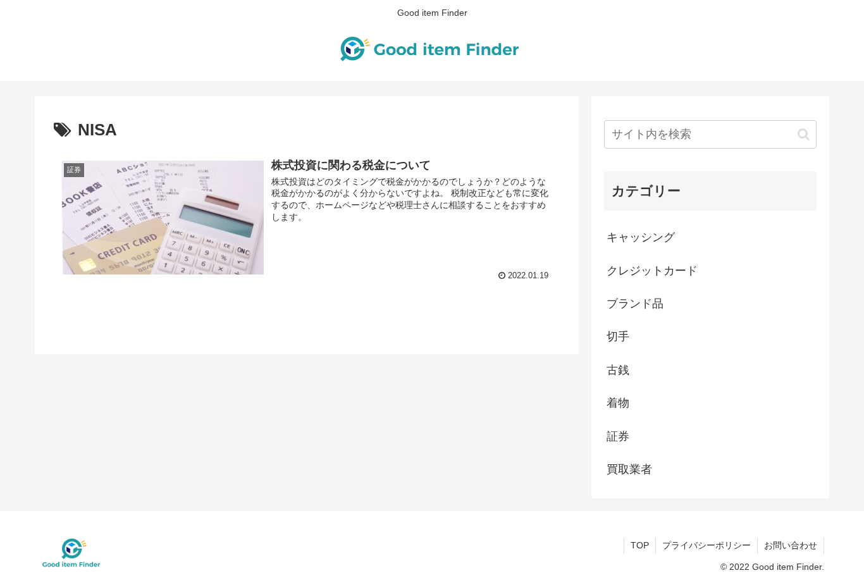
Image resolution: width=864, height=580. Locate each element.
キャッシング (641, 237)
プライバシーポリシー (706, 545)
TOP (640, 545)
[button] (804, 134)
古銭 (618, 370)
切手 (618, 336)
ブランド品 (635, 303)
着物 (618, 403)
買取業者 (629, 469)
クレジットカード (652, 270)
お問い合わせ (790, 545)
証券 (618, 436)
